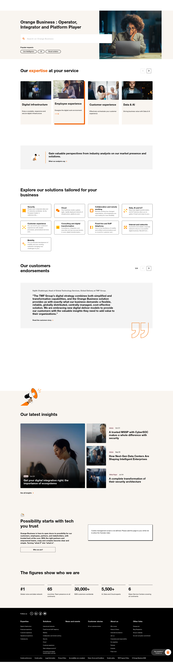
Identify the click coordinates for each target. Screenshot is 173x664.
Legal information (50, 658)
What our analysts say (57, 161)
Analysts (113, 648)
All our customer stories (94, 626)
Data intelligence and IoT (49, 648)
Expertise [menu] (50, 8)
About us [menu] (102, 8)
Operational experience (26, 635)
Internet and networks (49, 626)
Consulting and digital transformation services (49, 652)
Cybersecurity (24, 639)
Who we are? (38, 550)
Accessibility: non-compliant (77, 658)
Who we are (114, 626)
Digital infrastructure (25, 626)
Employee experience (26, 629)
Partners (113, 645)
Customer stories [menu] (73, 8)
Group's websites (137, 632)
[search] (66, 38)
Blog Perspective (137, 629)
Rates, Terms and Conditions (96, 658)
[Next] (149, 71)
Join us (112, 635)
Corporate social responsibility (119, 639)
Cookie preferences (26, 658)
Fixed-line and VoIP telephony (51, 629)
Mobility (45, 632)
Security (45, 639)
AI (41, 51)
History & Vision (115, 629)
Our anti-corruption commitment (141, 635)
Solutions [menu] (60, 8)
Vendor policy (111, 658)
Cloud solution (53, 51)
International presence (116, 632)
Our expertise (114, 642)
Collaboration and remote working (52, 635)
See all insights (26, 493)
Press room (114, 651)
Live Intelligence (28, 51)
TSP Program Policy (123, 658)
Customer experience (26, 632)
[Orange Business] (27, 7)
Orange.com (136, 626)
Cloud (44, 642)
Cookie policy (38, 658)
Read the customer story (42, 320)
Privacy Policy (62, 658)
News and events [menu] (89, 8)
